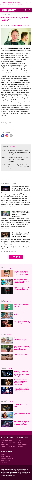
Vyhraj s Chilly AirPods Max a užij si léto (21, 305)
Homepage (3, 14)
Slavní (8, 14)
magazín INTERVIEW (22, 444)
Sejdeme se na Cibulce (7, 458)
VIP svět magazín (5, 456)
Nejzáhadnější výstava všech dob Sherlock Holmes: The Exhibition (21, 289)
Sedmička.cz (20, 446)
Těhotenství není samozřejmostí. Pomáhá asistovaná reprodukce (20, 339)
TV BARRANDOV (11, 4)
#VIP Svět (13, 25)
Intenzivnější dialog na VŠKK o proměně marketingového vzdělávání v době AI (21, 389)
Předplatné (20, 4)
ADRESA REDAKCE (7, 438)
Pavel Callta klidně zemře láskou (20, 405)
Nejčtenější (12, 146)
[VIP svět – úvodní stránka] (9, 10)
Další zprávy (16, 257)
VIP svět (3, 454)
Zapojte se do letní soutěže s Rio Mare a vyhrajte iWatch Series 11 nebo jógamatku (18, 159)
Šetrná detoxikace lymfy (20, 354)
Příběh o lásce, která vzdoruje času (22, 413)
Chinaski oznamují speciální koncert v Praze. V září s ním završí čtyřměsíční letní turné (19, 167)
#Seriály (19, 25)
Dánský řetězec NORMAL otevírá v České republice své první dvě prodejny (21, 281)
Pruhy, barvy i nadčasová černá (20, 313)
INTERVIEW (25, 2)
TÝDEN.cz (4, 2)
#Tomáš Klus (26, 25)
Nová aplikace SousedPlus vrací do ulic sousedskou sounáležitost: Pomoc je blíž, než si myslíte (19, 152)
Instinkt (10, 2)
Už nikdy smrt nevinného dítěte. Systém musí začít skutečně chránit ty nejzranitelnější (20, 382)
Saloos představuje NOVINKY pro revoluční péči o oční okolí (22, 322)
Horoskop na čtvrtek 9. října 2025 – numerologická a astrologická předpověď (21, 423)
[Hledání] (29, 10)
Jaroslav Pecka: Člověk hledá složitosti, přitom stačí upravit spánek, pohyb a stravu (22, 348)
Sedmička (17, 2)
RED (2, 25)
